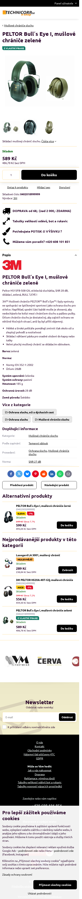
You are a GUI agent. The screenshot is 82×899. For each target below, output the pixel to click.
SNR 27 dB (35, 461)
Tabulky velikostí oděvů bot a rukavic (40, 782)
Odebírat (67, 717)
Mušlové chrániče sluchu (43, 435)
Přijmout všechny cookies (55, 884)
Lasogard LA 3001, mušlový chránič (38, 555)
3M (15, 198)
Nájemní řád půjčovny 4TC (39, 754)
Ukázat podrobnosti (39, 893)
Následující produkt (56, 485)
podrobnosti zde (28, 850)
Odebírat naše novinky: (39, 707)
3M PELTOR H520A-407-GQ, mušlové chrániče (44, 579)
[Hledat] (56, 13)
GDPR (39, 758)
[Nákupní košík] (65, 13)
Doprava (40, 774)
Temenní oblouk (38, 443)
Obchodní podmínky (39, 750)
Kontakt (39, 746)
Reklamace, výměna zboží (39, 778)
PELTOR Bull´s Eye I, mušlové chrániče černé (43, 505)
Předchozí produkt (21, 485)
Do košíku (49, 175)
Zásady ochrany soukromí (17, 874)
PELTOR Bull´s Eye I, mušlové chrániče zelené (44, 610)
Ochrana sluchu (38, 450)
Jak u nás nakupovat (39, 770)
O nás (39, 742)
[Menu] (74, 13)
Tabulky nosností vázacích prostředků (39, 786)
